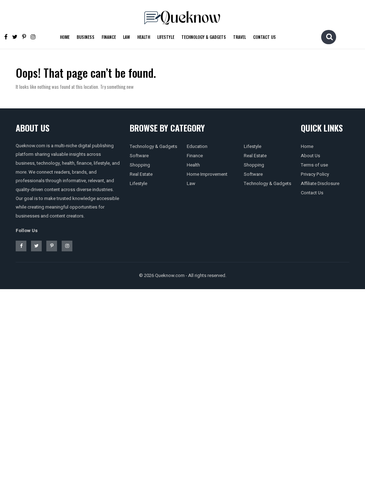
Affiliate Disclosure (320, 183)
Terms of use (314, 165)
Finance (109, 37)
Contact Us (264, 37)
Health (143, 37)
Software (139, 155)
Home (65, 37)
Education (197, 146)
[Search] (329, 36)
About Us (310, 155)
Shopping (140, 165)
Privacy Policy (315, 174)
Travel (239, 37)
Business (85, 37)
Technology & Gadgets (203, 37)
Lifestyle (165, 37)
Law (126, 37)
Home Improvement (207, 174)
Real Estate (141, 174)
